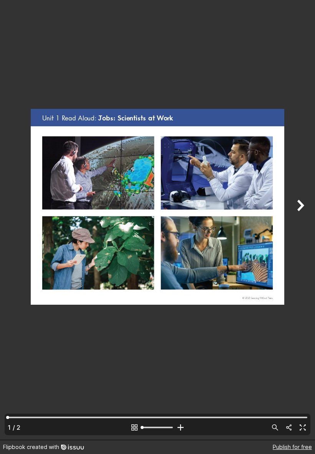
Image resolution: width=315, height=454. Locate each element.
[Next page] (299, 220)
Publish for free (292, 447)
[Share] (289, 427)
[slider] (157, 427)
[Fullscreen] (303, 427)
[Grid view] (134, 427)
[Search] (275, 427)
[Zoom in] (180, 427)
